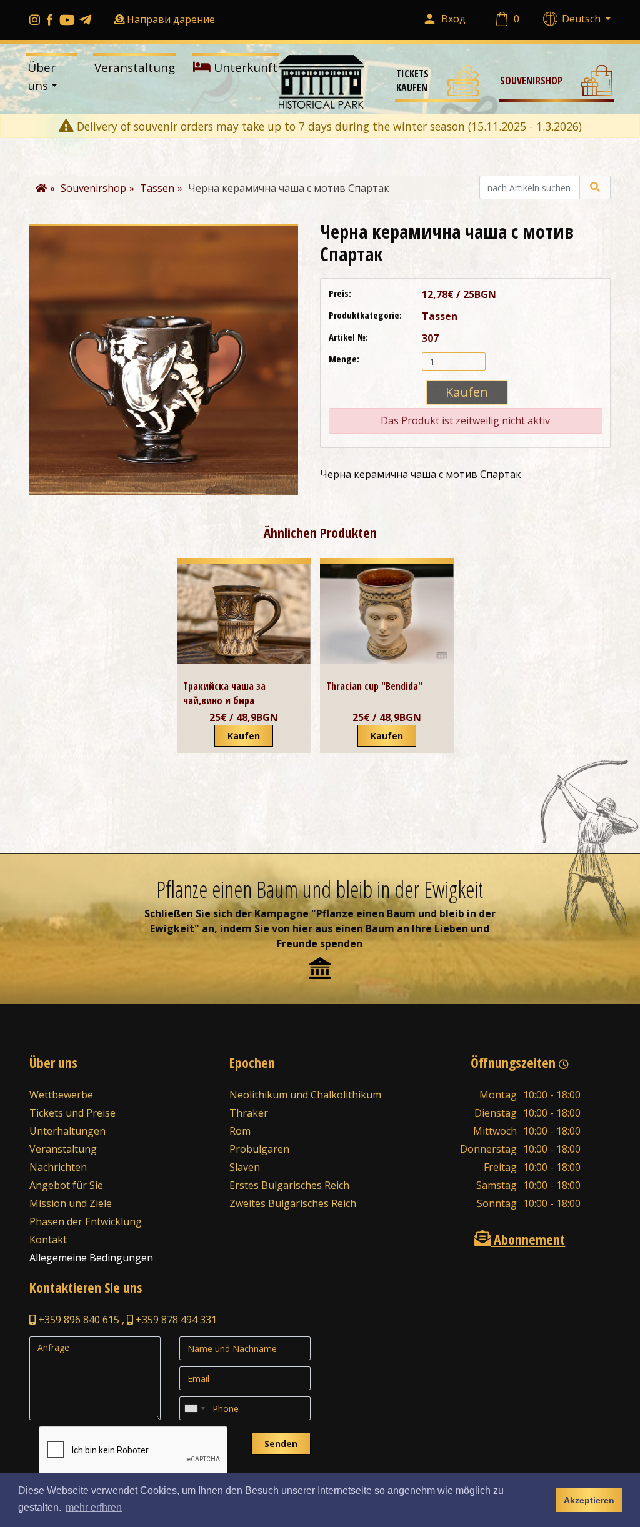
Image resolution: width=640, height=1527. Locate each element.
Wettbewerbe (61, 1095)
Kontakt (48, 1239)
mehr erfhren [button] (94, 1507)
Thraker (248, 1113)
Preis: (340, 293)
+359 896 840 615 (77, 1319)
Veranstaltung (134, 67)
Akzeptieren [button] (589, 1500)
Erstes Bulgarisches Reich (289, 1185)
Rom (240, 1131)
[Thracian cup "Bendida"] (387, 614)
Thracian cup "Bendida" (374, 686)
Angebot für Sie (66, 1185)
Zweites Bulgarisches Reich (292, 1203)
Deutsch (582, 19)
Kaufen (244, 736)
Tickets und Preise (72, 1113)
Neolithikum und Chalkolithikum (305, 1095)
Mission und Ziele (70, 1203)
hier (302, 928)
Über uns (42, 76)
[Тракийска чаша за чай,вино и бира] (244, 614)
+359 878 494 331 (175, 1319)
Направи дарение (171, 19)
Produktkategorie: (365, 315)
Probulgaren (259, 1149)
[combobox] (194, 1408)
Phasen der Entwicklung (85, 1221)
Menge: (344, 358)
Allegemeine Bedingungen (91, 1258)
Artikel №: (348, 337)
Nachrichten (58, 1167)
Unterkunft (244, 67)
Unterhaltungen (67, 1131)
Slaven (244, 1167)
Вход (453, 19)
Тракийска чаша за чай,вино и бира (224, 693)
